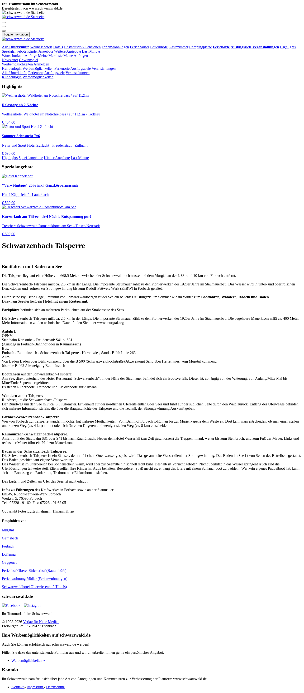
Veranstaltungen (104, 68)
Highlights (288, 47)
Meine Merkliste (50, 56)
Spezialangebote (14, 51)
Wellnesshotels (41, 47)
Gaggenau (9, 562)
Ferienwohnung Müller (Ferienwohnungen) (34, 579)
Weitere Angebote (67, 51)
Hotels (58, 47)
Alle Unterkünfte (14, 73)
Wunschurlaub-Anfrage (19, 56)
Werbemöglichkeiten (17, 64)
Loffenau (9, 554)
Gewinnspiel (28, 60)
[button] (4, 22)
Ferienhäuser (139, 47)
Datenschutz (55, 687)
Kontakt (17, 687)
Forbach (8, 546)
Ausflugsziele (80, 68)
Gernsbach (10, 538)
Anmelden (41, 64)
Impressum (35, 687)
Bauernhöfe (159, 47)
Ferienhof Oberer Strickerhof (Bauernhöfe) (34, 570)
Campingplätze (200, 47)
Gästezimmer (178, 47)
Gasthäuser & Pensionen (82, 47)
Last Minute (91, 51)
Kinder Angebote (40, 51)
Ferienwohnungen (115, 47)
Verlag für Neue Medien (41, 622)
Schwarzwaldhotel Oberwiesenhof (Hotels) (34, 587)
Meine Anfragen (75, 56)
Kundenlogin (12, 68)
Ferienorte (62, 68)
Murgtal (8, 530)
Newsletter (10, 60)
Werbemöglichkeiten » (28, 660)
